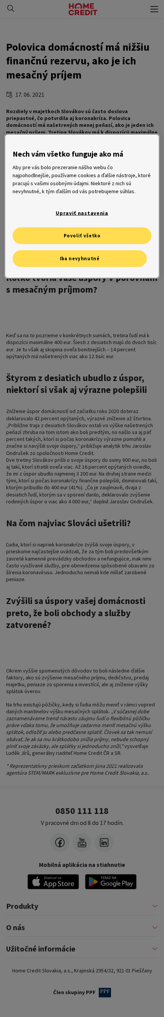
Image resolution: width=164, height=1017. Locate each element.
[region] (82, 206)
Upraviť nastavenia (82, 212)
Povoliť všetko (82, 236)
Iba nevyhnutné (80, 258)
